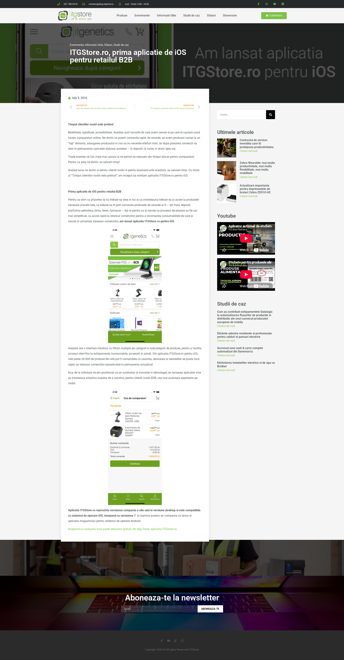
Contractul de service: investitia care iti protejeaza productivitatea (257, 143)
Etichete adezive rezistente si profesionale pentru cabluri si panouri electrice (244, 335)
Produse (122, 15)
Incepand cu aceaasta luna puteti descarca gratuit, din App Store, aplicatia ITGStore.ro (122, 529)
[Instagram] (267, 4)
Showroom (230, 15)
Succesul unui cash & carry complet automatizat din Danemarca (240, 349)
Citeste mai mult (249, 150)
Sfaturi (211, 15)
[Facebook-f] (259, 4)
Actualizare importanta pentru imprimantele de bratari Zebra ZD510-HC (255, 189)
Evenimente (142, 15)
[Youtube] (275, 4)
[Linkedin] (283, 4)
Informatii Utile (166, 15)
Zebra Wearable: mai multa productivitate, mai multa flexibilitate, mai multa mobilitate (257, 168)
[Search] (270, 114)
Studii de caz (191, 15)
